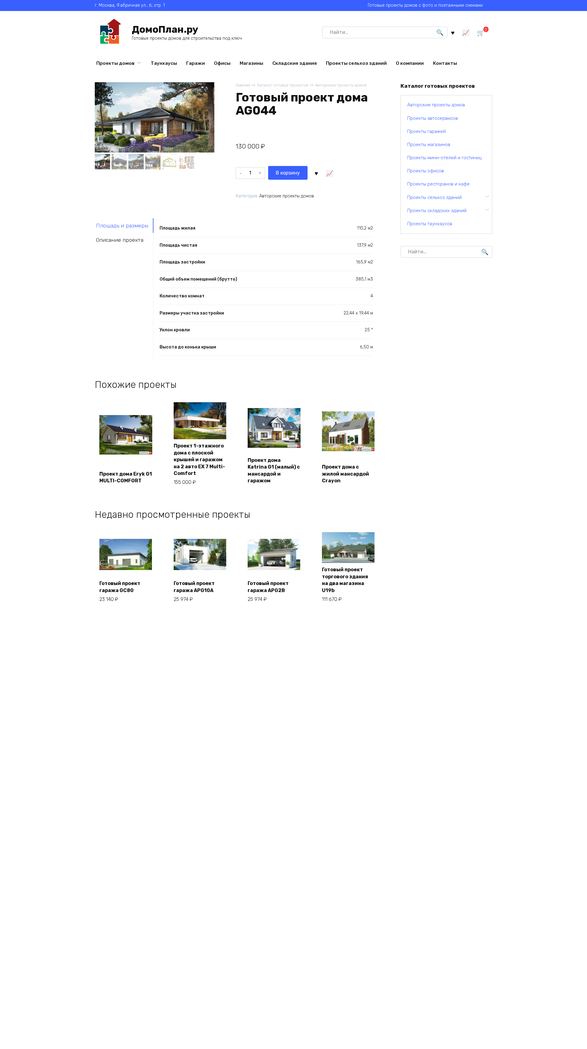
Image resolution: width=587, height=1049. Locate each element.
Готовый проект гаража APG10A (194, 586)
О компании (410, 63)
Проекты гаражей (426, 131)
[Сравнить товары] (465, 32)
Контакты (445, 63)
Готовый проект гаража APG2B (268, 586)
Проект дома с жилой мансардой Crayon (345, 474)
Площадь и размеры (122, 226)
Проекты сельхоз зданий (356, 63)
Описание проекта (119, 240)
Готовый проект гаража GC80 (119, 586)
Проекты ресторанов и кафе (438, 184)
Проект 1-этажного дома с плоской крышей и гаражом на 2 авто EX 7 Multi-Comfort (199, 459)
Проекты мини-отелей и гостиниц (444, 157)
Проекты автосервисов (432, 118)
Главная (243, 85)
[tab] (124, 225)
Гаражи (195, 63)
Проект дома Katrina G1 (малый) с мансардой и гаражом (274, 470)
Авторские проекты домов (341, 85)
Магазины (251, 63)
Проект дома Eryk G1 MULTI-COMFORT (125, 477)
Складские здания (294, 63)
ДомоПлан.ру (165, 29)
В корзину (288, 173)
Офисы (222, 63)
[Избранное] (452, 32)
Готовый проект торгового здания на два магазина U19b (345, 580)
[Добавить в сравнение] (329, 173)
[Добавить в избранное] (316, 173)
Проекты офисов (425, 171)
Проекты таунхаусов (429, 223)
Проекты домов (115, 63)
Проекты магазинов (428, 144)
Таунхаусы (164, 63)
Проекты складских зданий (437, 210)
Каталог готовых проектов (282, 85)
